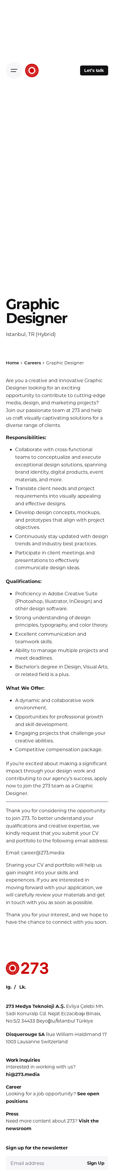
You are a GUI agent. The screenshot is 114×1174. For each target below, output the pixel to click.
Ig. (9, 987)
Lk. (22, 987)
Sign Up (95, 1163)
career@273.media (42, 852)
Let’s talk (94, 70)
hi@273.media (23, 1074)
